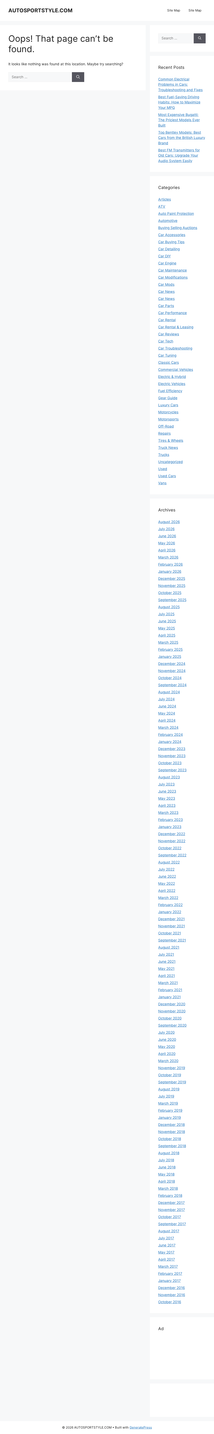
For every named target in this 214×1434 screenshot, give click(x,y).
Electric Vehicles (171, 384)
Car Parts (166, 306)
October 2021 (169, 933)
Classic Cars (168, 362)
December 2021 (171, 919)
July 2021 (166, 954)
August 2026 (169, 522)
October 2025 (169, 593)
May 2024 (166, 713)
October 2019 (169, 1075)
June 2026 (167, 536)
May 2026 (166, 543)
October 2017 (169, 1217)
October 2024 (170, 678)
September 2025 (172, 600)
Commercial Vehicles (175, 370)
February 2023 (170, 820)
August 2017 (168, 1231)
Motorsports (168, 419)
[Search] (78, 77)
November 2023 (172, 756)
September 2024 (172, 685)
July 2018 (166, 1160)
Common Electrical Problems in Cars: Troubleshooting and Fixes (180, 84)
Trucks (163, 455)
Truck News (168, 448)
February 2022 (170, 905)
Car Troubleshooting (175, 348)
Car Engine (167, 263)
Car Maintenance (172, 270)
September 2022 (172, 855)
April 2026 (167, 550)
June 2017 (167, 1245)
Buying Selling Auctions (177, 228)
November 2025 (171, 586)
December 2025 (171, 579)
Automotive (167, 221)
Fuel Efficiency (170, 391)
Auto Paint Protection (176, 214)
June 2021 (167, 961)
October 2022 (169, 848)
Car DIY (164, 256)
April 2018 (166, 1181)
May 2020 (166, 1047)
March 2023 (168, 813)
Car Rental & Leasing (175, 327)
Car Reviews (168, 334)
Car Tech (165, 341)
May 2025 (166, 628)
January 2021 (169, 997)
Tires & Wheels (170, 440)
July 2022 (166, 869)
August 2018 (168, 1153)
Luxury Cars (168, 405)
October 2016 (169, 1302)
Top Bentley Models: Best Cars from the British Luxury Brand (181, 137)
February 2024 (170, 735)
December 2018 (171, 1125)
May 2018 (166, 1174)
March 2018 (168, 1188)
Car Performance (172, 313)
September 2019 (172, 1082)
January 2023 (169, 827)
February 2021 (170, 990)
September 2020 (172, 1025)
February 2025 (170, 649)
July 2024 (166, 699)
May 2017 (166, 1252)
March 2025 (168, 642)
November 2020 (172, 1011)
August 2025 (169, 607)
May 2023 (166, 798)
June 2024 (167, 706)
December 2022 (171, 834)
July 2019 (166, 1096)
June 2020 (167, 1039)
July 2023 (166, 784)
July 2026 (166, 529)
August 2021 (168, 947)
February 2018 (170, 1196)
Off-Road (166, 426)
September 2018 (172, 1146)
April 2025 (166, 635)
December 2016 (171, 1288)
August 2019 (169, 1089)
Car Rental (167, 320)
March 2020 (168, 1061)
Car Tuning (167, 355)
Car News (166, 292)
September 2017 (172, 1224)
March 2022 (168, 898)
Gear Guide (167, 398)
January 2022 (169, 912)
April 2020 (167, 1054)
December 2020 (171, 1004)
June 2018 (167, 1167)
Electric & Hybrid (172, 377)
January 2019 (169, 1117)
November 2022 (171, 841)
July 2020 (166, 1032)
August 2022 (169, 862)
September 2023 (172, 770)
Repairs (164, 433)
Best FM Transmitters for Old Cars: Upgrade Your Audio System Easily (179, 155)
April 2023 (167, 805)
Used (162, 469)
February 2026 (170, 564)
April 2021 (166, 976)
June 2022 (167, 876)
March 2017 (168, 1266)
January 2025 (169, 657)
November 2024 (172, 671)
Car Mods (166, 284)
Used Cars (167, 476)
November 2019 (171, 1068)
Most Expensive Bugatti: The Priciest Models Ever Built (179, 120)
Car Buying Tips (171, 242)
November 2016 (171, 1295)
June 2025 (167, 621)
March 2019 (168, 1103)
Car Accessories (171, 235)
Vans (162, 483)
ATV (161, 206)
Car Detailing (169, 249)
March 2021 (168, 983)
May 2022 (166, 883)
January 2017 (169, 1281)
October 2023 (170, 763)
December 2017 (171, 1203)
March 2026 (168, 557)
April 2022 (166, 891)
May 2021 (166, 969)
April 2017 (166, 1259)
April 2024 (167, 720)
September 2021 (172, 940)
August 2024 (169, 692)
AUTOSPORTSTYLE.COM (40, 10)
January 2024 (169, 742)
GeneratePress (141, 1427)
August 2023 (169, 777)
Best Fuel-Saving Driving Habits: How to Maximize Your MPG (179, 102)
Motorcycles (168, 412)
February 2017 (170, 1274)
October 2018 (169, 1139)
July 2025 (166, 614)
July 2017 (166, 1238)
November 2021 (171, 926)
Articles (164, 199)
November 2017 (171, 1210)
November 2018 (171, 1132)
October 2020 (170, 1018)
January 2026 (169, 571)
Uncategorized (170, 462)
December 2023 (171, 749)
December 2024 (171, 664)
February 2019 (170, 1110)
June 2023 (167, 791)
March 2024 (168, 727)
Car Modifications (173, 277)
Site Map (173, 10)
